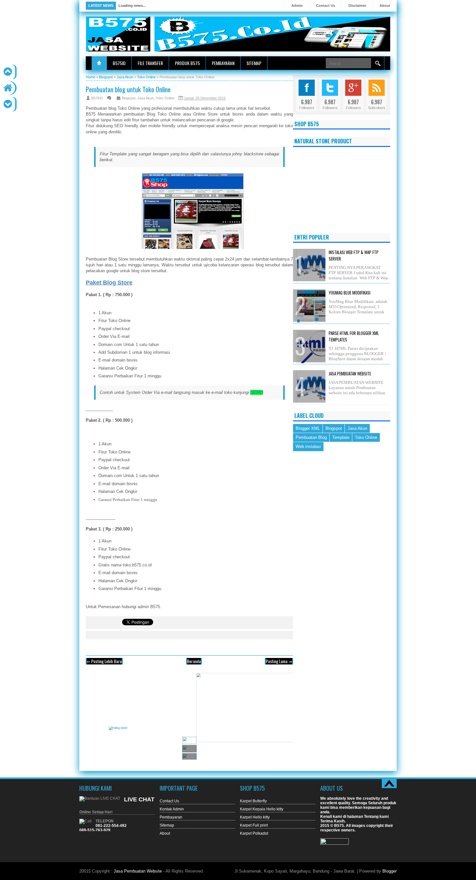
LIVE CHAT (139, 799)
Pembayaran (223, 63)
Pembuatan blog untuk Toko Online (128, 89)
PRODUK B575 (187, 63)
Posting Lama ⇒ (279, 661)
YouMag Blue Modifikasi (349, 292)
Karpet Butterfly (253, 801)
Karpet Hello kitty (255, 817)
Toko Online (165, 98)
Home (99, 63)
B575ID (119, 63)
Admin (297, 5)
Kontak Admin (172, 809)
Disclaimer (357, 5)
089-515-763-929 (94, 830)
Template (340, 437)
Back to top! (389, 783)
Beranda (194, 661)
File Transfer (150, 63)
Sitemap (253, 63)
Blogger (389, 871)
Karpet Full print (254, 825)
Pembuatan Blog (311, 437)
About (385, 5)
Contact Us (325, 5)
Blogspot (128, 98)
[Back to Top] (7, 72)
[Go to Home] (7, 88)
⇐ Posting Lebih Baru (104, 661)
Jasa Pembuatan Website (350, 373)
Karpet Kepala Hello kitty (261, 809)
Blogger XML (308, 428)
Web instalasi (308, 446)
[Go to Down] (7, 104)
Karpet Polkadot (254, 833)
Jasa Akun (145, 98)
